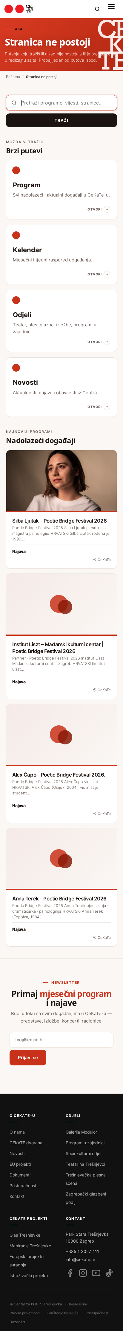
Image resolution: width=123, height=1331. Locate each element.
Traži (61, 120)
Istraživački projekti (29, 1275)
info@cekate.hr (80, 1259)
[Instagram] (83, 1273)
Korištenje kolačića (63, 1313)
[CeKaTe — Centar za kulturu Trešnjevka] (19, 8)
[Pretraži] (97, 9)
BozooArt (17, 1322)
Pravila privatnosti (25, 1313)
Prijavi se (28, 1057)
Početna (13, 76)
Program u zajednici (85, 1142)
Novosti (17, 1153)
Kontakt (17, 1196)
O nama (17, 1131)
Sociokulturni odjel (83, 1153)
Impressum (78, 1304)
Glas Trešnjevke (25, 1235)
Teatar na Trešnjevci (85, 1164)
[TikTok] (109, 1273)
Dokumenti (20, 1174)
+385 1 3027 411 (82, 1251)
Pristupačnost (23, 1185)
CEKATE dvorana (26, 1142)
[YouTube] (96, 1273)
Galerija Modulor (81, 1131)
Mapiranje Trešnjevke (30, 1245)
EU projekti (20, 1164)
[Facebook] (70, 1273)
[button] (113, 9)
